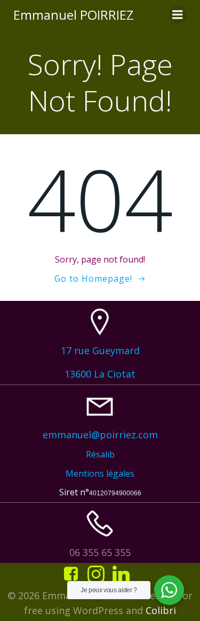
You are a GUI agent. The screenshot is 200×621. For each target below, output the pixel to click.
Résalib (100, 454)
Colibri (161, 610)
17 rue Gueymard (100, 350)
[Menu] (178, 15)
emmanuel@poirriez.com (100, 434)
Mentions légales (100, 473)
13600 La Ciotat (100, 373)
